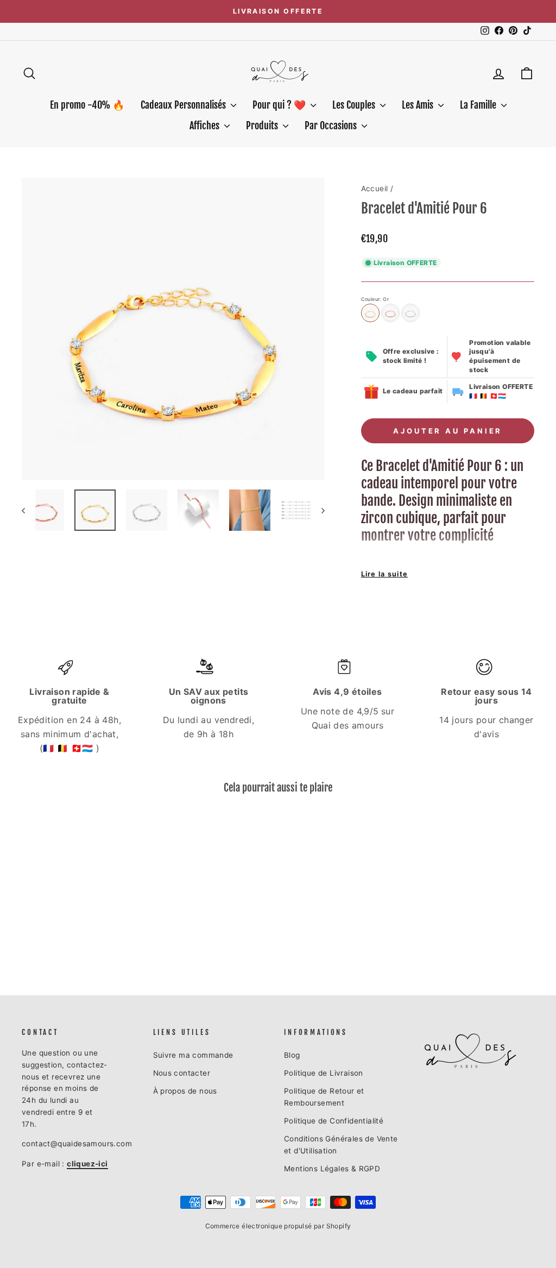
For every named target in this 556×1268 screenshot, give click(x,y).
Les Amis (418, 105)
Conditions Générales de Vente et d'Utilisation (341, 1144)
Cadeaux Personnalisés (184, 105)
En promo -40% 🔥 (87, 105)
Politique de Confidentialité (333, 1120)
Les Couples (354, 105)
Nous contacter (182, 1073)
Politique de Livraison (323, 1073)
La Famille (479, 105)
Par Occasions (332, 125)
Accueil (374, 188)
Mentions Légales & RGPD (332, 1168)
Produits (263, 125)
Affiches (205, 125)
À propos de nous (185, 1091)
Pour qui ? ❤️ (280, 105)
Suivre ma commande (193, 1055)
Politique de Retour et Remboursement (324, 1097)
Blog (292, 1055)
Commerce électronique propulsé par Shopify (278, 1226)
